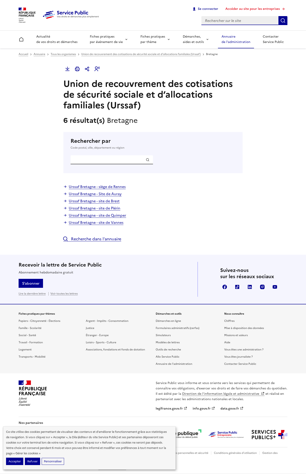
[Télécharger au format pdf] (67, 69)
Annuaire (39, 54)
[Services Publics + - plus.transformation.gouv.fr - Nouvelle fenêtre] (269, 435)
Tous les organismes (63, 54)
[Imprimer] (77, 69)
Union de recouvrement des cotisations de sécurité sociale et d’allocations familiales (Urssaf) (141, 54)
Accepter (15, 461)
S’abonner (30, 283)
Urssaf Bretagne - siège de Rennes (97, 186)
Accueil (23, 54)
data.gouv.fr (229, 408)
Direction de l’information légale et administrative (221, 393)
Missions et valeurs (236, 335)
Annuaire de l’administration (236, 39)
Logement (25, 350)
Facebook (224, 286)
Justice (90, 328)
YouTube (274, 286)
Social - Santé (27, 335)
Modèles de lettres (168, 342)
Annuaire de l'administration (174, 364)
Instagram (262, 286)
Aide (227, 342)
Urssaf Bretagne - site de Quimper (97, 215)
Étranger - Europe (97, 335)
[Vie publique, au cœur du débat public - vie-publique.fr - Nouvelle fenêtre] (183, 435)
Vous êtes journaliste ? (238, 357)
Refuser (32, 461)
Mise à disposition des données (244, 328)
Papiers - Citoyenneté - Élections (39, 321)
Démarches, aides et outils (193, 39)
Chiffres (229, 321)
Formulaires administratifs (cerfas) (177, 328)
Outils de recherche (168, 350)
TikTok (237, 286)
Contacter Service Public (273, 39)
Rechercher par (97, 143)
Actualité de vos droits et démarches (57, 39)
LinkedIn (249, 286)
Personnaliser (53, 461)
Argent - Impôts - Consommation (107, 321)
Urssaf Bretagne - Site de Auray (95, 193)
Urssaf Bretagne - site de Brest (94, 201)
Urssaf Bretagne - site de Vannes (96, 222)
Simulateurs (163, 335)
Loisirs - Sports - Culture (101, 342)
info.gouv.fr (202, 408)
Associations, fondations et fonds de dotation (115, 350)
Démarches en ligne (168, 321)
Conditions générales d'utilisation (235, 453)
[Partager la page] (87, 69)
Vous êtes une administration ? (243, 350)
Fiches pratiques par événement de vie (106, 39)
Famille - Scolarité (30, 328)
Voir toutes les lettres (64, 294)
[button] (97, 69)
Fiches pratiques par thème (152, 39)
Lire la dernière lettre (32, 294)
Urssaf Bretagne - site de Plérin (94, 208)
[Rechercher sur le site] (282, 20)
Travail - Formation (31, 342)
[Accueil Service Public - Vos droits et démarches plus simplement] (72, 19)
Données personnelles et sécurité (187, 453)
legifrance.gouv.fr (169, 408)
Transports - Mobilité (32, 357)
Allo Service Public (167, 357)
